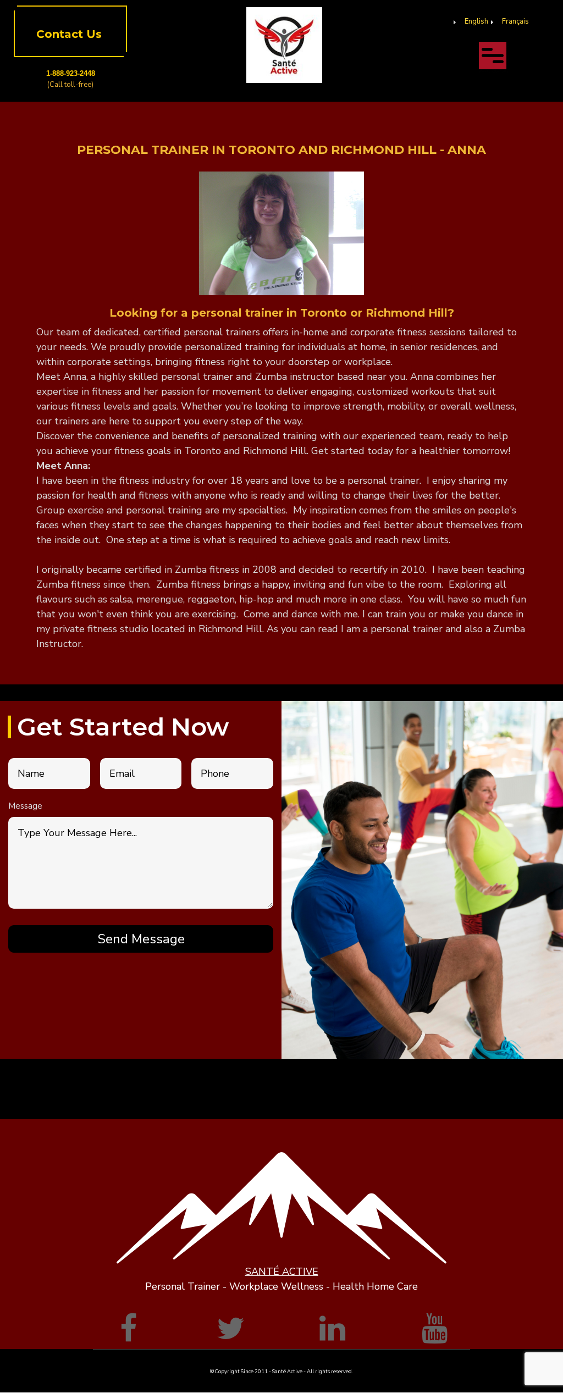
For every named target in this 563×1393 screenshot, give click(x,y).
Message (25, 805)
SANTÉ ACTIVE (281, 1271)
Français (515, 21)
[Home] (284, 44)
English (476, 21)
